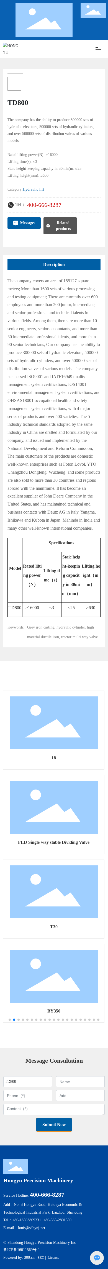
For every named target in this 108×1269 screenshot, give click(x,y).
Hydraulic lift (33, 189)
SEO (41, 1257)
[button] (10, 1020)
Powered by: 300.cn (19, 1257)
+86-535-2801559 (57, 1220)
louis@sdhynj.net (31, 1228)
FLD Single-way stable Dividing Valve (53, 842)
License (53, 1257)
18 (54, 757)
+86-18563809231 (26, 1220)
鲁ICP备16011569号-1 (21, 1250)
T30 (54, 926)
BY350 (53, 1011)
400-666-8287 (44, 204)
